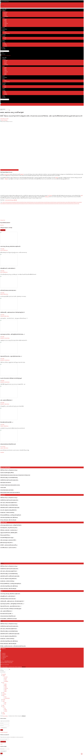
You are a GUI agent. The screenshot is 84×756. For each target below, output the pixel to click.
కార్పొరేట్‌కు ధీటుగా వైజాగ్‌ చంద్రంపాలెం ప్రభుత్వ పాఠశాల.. (9, 480)
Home (1, 109)
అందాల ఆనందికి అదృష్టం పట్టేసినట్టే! (11, 200)
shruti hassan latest (49, 203)
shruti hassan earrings (11, 203)
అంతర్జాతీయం (6, 16)
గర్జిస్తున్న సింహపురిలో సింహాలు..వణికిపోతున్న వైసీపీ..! (9, 532)
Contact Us (4, 657)
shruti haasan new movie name (34, 202)
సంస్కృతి (3, 42)
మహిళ (3, 40)
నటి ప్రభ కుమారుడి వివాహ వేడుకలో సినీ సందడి (8, 444)
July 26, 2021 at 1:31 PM (4, 118)
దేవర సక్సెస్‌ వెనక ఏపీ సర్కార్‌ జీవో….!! (6, 422)
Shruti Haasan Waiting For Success (74, 202)
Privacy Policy (10, 662)
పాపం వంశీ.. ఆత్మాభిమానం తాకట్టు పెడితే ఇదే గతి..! (8, 510)
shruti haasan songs (55, 202)
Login (3, 16)
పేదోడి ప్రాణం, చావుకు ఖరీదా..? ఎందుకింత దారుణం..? (9, 530)
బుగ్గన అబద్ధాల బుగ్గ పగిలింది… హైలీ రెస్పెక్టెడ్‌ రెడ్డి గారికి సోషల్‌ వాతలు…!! (12, 334)
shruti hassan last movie (42, 203)
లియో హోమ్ (4, 9)
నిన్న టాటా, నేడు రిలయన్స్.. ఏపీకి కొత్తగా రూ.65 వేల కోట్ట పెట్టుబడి (11, 378)
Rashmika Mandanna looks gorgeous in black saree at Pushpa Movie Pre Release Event (15, 475)
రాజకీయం (4, 11)
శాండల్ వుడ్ (6, 23)
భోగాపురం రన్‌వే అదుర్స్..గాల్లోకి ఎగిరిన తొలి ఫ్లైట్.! (8, 520)
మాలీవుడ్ (5, 22)
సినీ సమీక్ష (4, 35)
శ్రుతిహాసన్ (22, 174)
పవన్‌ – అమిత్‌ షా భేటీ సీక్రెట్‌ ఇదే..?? (6, 400)
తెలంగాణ (5, 13)
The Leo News (5, 667)
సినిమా (3, 18)
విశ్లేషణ (3, 30)
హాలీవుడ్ (5, 26)
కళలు (5, 43)
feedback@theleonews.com (8, 661)
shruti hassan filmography (19, 203)
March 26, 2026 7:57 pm (4, 294)
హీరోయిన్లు (47, 196)
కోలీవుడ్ (5, 20)
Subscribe (3, 654)
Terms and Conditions (4, 662)
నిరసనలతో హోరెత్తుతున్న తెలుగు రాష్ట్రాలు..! (7, 537)
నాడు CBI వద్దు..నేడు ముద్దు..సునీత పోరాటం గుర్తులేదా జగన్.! (10, 246)
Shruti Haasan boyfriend (18, 202)
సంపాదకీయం (4, 29)
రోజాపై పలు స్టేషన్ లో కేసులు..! (5, 535)
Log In (1, 744)
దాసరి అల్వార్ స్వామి (7, 33)
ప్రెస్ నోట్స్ (3, 49)
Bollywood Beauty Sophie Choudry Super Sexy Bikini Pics (10, 492)
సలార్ (82, 195)
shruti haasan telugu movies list (63, 202)
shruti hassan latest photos (64, 203)
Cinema (4, 109)
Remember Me (4, 727)
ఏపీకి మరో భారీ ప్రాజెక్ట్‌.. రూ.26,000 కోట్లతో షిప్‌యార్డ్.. (9, 477)
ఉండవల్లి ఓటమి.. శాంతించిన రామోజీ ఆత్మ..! (7, 512)
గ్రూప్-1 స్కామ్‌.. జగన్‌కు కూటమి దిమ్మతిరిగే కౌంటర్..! (8, 502)
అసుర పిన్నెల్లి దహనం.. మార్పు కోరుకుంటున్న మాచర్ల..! (9, 527)
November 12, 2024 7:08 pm (4, 338)
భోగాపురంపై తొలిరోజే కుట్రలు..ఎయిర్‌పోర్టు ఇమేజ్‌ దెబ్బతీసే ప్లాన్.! (10, 515)
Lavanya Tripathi (3, 487)
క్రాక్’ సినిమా (50, 195)
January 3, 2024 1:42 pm (4, 448)
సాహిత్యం (5, 44)
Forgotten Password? (3, 732)
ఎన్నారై (3, 47)
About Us (3, 653)
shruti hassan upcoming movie (74, 203)
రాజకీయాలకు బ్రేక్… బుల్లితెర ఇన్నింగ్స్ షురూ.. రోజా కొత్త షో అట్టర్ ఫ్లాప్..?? (12, 312)
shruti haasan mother (25, 202)
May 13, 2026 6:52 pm (3, 272)
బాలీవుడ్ (5, 25)
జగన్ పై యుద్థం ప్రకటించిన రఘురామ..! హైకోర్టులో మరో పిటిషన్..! (11, 525)
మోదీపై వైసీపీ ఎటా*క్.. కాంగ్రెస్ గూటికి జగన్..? (7, 268)
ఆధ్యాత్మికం (5, 46)
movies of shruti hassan (6, 202)
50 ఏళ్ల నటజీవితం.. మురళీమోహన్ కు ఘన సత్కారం (8, 618)
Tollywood (5, 120)
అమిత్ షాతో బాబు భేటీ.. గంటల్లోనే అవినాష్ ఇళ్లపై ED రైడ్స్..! (10, 507)
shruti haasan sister (49, 202)
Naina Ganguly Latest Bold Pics (5, 482)
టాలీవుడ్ (5, 19)
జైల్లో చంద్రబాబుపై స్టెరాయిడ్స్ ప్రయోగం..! (6, 542)
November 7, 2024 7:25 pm (4, 404)
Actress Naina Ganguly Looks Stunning (6, 490)
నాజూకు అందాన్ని (7, 174)
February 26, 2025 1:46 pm (4, 316)
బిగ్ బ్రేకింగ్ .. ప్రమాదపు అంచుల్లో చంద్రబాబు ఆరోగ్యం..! (9, 545)
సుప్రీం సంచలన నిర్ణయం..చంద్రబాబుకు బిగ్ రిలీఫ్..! (8, 540)
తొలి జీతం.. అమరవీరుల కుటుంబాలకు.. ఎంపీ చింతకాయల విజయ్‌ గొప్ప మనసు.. (13, 646)
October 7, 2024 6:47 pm (4, 426)
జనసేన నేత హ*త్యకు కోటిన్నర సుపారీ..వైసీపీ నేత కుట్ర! (9, 517)
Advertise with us (5, 656)
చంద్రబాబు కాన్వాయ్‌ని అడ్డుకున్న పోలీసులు (7, 472)
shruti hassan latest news (56, 203)
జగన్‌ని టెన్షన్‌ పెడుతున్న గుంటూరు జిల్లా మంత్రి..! (8, 290)
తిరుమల (5, 32)
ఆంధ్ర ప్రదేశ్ (5, 12)
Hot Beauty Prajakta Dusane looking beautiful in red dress (10, 485)
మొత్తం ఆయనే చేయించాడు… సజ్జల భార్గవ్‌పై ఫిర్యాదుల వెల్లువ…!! (11, 356)
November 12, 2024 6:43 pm (4, 360)
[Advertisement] (18, 6)
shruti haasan (12, 202)
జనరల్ (3, 27)
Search (3, 659)
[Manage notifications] (81, 754)
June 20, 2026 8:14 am (4, 250)
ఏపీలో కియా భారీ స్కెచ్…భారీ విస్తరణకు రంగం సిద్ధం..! (9, 470)
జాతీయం (5, 15)
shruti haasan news (42, 202)
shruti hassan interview (34, 203)
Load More (2, 452)
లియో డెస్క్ (2, 248)
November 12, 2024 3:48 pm (4, 382)
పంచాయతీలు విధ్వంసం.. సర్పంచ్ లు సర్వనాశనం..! (8, 547)
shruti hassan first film (26, 203)
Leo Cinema (3, 446)
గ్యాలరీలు (3, 36)
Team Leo (24, 667)
